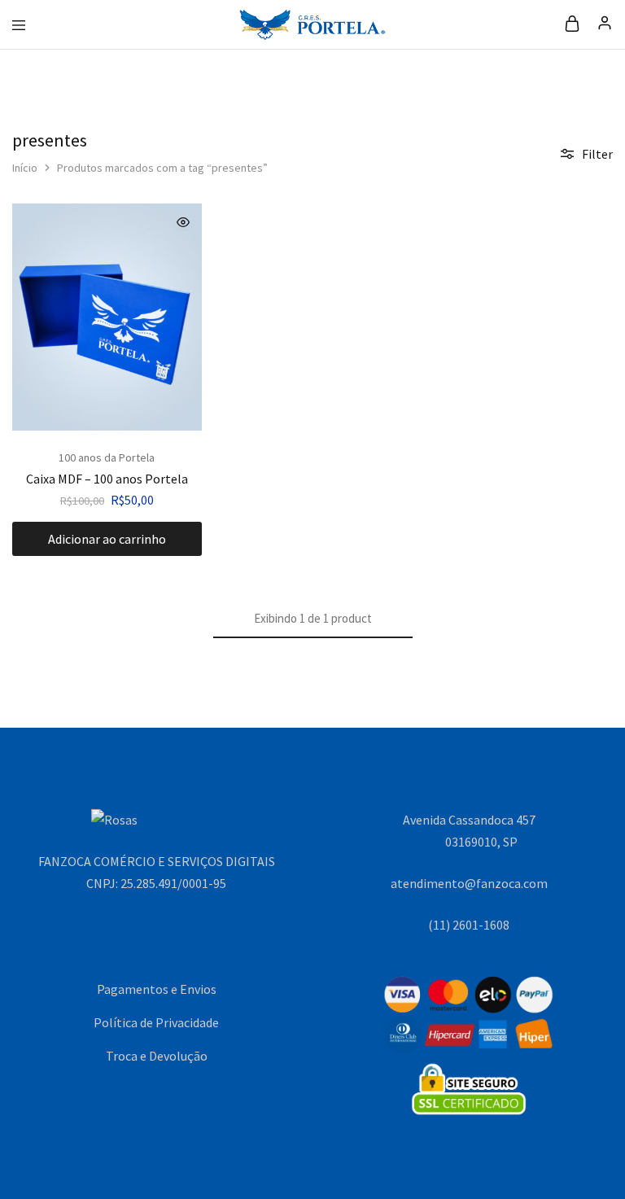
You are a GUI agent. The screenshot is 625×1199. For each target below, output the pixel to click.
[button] (107, 539)
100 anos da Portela (107, 457)
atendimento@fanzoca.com (469, 883)
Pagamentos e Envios (156, 989)
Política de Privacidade (156, 1022)
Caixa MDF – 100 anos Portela (107, 478)
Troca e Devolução (157, 1056)
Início (24, 167)
